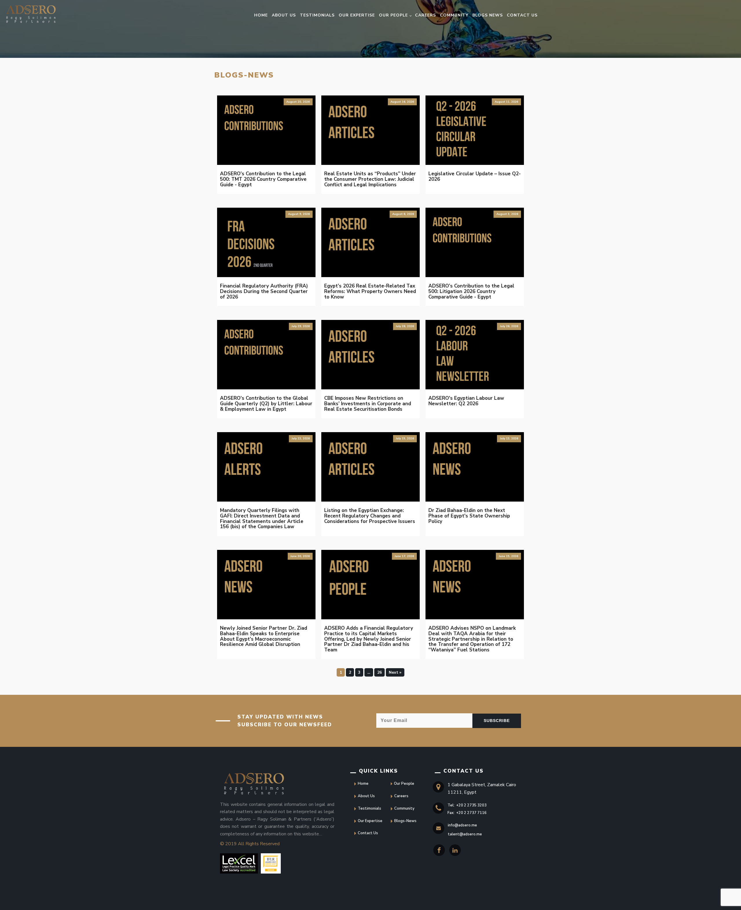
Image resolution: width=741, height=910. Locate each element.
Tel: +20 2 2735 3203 (467, 805)
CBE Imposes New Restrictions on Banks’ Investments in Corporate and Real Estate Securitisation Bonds (367, 403)
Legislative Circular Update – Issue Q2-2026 (474, 176)
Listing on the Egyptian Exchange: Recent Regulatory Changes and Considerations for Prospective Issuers (369, 515)
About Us (284, 15)
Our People (393, 15)
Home (261, 15)
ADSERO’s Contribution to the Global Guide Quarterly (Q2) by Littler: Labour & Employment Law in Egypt (266, 403)
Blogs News (487, 15)
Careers (425, 15)
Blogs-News (405, 821)
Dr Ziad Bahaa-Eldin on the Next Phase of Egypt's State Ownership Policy (469, 515)
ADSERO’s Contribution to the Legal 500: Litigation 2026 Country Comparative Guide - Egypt (471, 291)
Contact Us (522, 15)
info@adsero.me (462, 825)
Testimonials (317, 15)
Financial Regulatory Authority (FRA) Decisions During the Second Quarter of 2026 (264, 291)
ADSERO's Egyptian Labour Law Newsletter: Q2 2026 (466, 401)
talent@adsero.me (465, 834)
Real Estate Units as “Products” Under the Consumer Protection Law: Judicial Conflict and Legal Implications (370, 179)
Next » (395, 672)
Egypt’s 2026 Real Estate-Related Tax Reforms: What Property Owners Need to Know (370, 291)
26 (379, 672)
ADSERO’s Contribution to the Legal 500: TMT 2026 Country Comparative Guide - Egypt (263, 179)
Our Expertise (357, 15)
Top (11, 899)
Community (454, 15)
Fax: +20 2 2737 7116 (467, 812)
